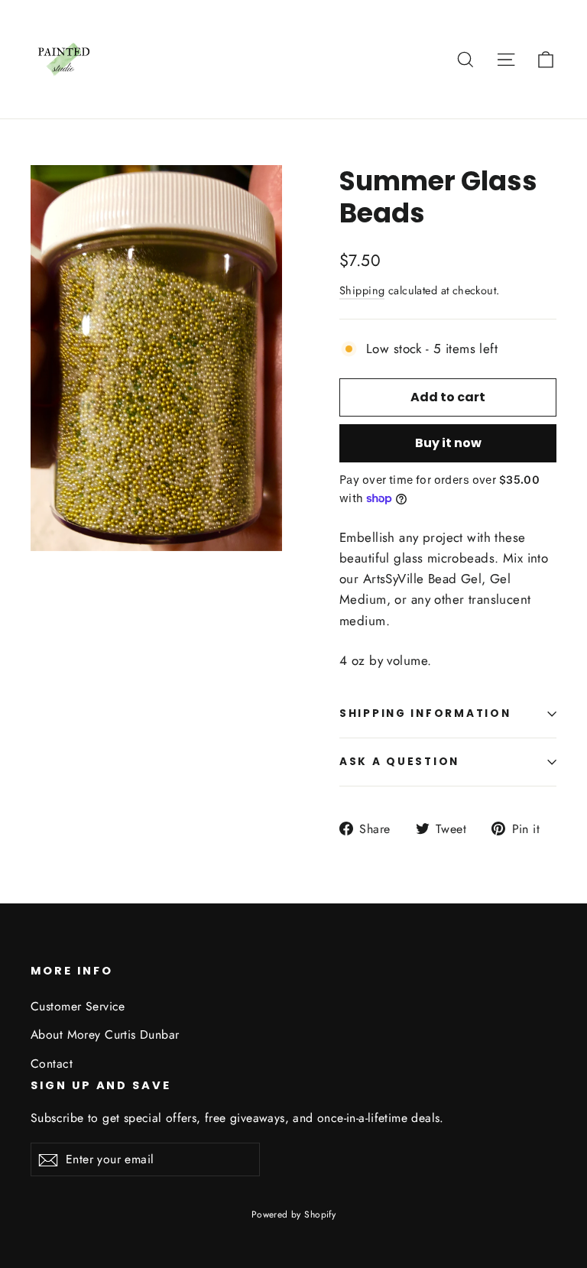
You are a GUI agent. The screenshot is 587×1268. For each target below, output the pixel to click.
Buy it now (448, 443)
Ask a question (399, 761)
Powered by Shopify (293, 1214)
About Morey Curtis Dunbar (105, 1034)
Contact (52, 1063)
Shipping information (425, 713)
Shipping (361, 290)
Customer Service (78, 1006)
